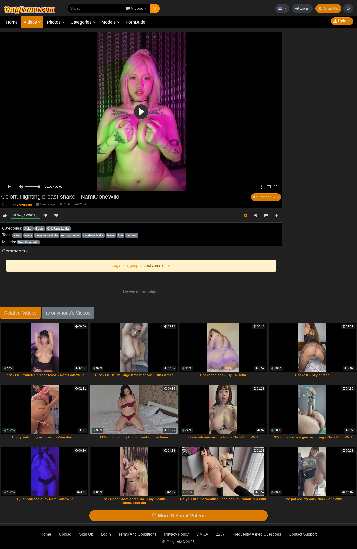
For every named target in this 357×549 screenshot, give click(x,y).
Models (109, 22)
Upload (344, 21)
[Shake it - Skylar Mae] (312, 347)
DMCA (202, 534)
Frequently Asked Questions (256, 534)
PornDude (135, 22)
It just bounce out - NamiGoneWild (45, 499)
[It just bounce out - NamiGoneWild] (44, 471)
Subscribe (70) (267, 197)
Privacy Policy (176, 534)
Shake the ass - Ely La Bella (223, 375)
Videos (31, 22)
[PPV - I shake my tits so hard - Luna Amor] (134, 409)
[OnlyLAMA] (29, 9)
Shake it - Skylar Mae (312, 375)
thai (120, 235)
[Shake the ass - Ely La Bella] (223, 347)
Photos (54, 22)
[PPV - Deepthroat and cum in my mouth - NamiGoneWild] (134, 471)
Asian (28, 228)
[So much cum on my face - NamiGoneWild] (223, 409)
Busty (39, 228)
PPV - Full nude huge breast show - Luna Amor (134, 375)
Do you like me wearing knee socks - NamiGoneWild (223, 499)
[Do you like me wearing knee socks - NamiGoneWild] (223, 471)
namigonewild (70, 235)
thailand (131, 235)
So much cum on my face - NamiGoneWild (223, 437)
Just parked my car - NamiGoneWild (312, 499)
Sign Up (330, 8)
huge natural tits (46, 235)
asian (17, 235)
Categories (81, 22)
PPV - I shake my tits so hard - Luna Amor (134, 437)
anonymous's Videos (68, 313)
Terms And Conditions (137, 534)
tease (111, 235)
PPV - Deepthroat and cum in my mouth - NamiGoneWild (134, 501)
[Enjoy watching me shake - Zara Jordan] (44, 409)
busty (28, 235)
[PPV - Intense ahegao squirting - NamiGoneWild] (312, 409)
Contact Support (303, 534)
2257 (220, 534)
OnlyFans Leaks (58, 228)
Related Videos (20, 313)
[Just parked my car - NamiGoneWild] (312, 471)
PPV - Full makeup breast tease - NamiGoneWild (45, 375)
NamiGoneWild (28, 242)
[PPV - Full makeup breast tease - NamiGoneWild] (44, 347)
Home (12, 22)
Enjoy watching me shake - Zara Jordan (45, 437)
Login (304, 8)
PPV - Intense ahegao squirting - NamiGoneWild (312, 437)
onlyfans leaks (93, 235)
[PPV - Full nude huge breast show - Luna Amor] (134, 347)
